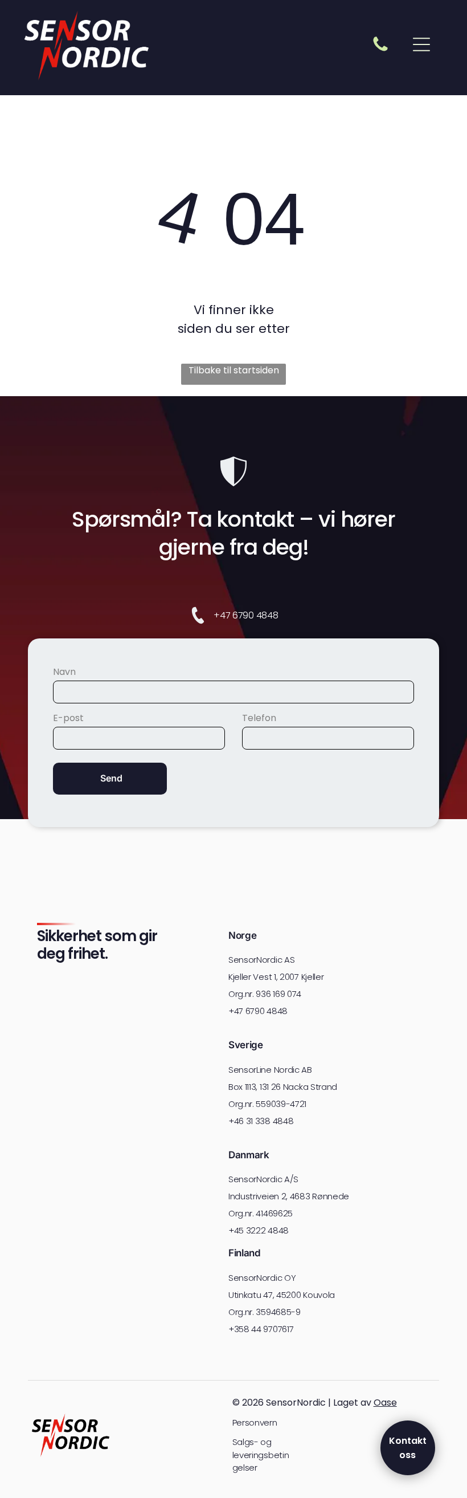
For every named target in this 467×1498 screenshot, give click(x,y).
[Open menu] (421, 44)
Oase (385, 1402)
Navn (64, 671)
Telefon (259, 717)
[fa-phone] (380, 50)
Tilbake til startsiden (234, 370)
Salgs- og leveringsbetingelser (260, 1454)
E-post (68, 717)
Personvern (254, 1422)
